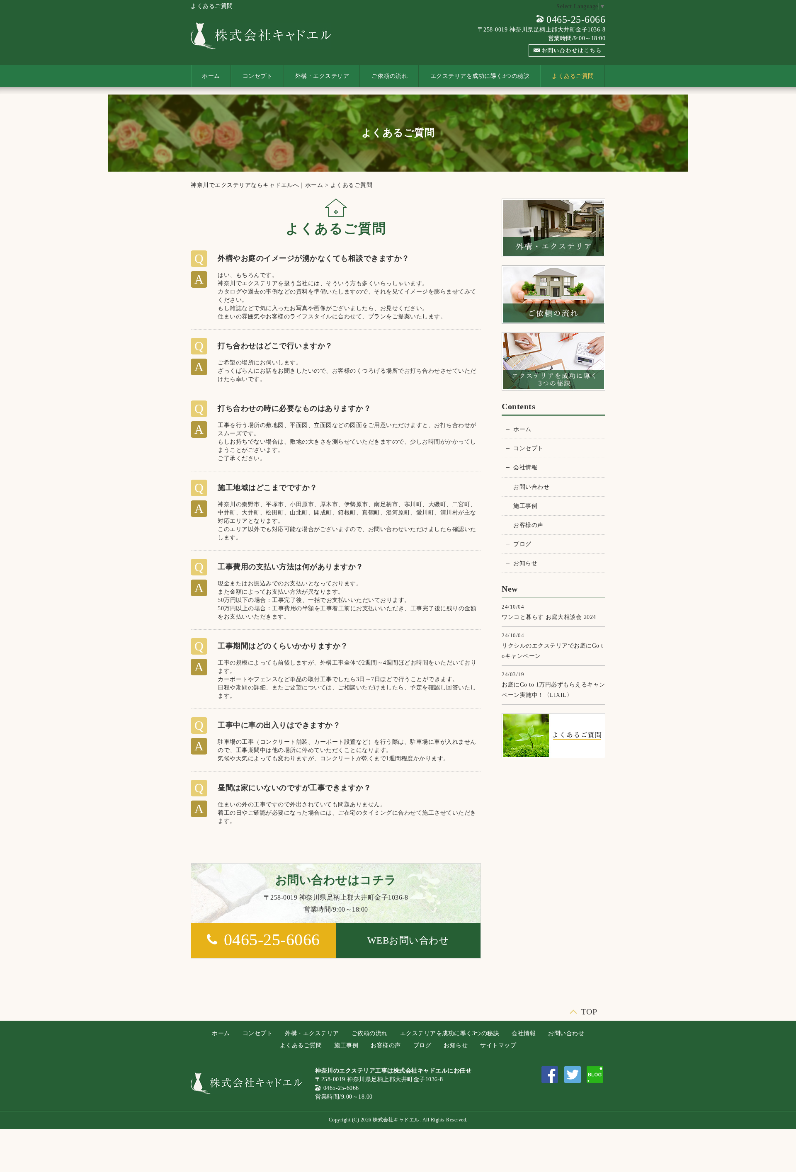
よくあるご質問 (573, 76)
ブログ (522, 544)
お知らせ (525, 563)
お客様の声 (528, 525)
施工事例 (525, 506)
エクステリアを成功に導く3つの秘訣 (480, 76)
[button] (408, 940)
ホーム (211, 76)
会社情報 (525, 467)
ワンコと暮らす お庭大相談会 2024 (549, 617)
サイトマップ (498, 1045)
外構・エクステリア (322, 76)
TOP (589, 1009)
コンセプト (258, 76)
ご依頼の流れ (389, 76)
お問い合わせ (531, 487)
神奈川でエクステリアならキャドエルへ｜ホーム (257, 185)
